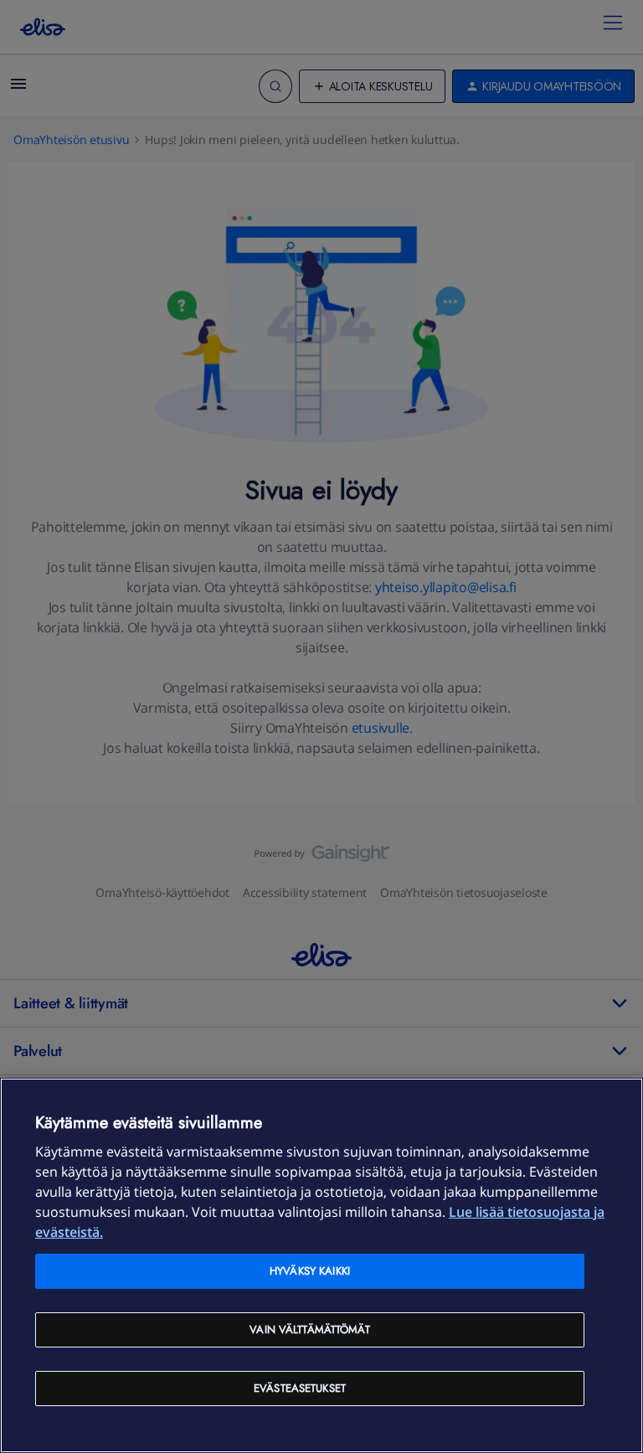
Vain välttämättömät (309, 1329)
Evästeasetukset (300, 1388)
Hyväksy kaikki (310, 1271)
